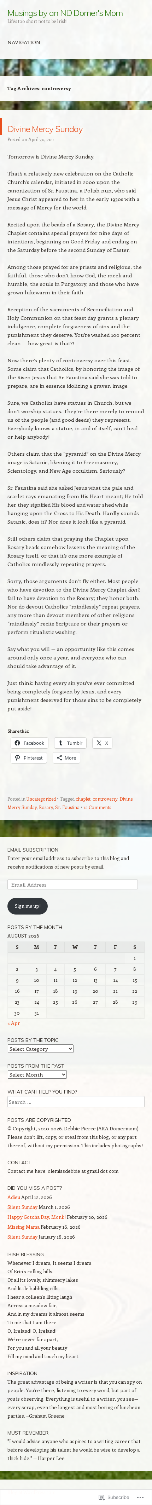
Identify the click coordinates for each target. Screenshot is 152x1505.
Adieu (13, 1197)
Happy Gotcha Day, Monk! (36, 1216)
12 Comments (97, 807)
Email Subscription (32, 850)
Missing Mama (23, 1226)
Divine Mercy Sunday (73, 126)
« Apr (13, 1023)
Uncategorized (41, 799)
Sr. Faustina (67, 807)
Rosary (46, 807)
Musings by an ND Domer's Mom (65, 12)
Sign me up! (28, 906)
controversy (105, 799)
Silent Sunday (22, 1207)
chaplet (83, 799)
